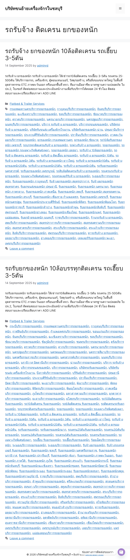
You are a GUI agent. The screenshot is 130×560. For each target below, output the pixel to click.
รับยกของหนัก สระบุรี (18, 197)
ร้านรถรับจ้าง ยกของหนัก (106, 217)
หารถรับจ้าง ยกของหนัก (103, 233)
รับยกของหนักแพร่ (90, 212)
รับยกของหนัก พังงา (63, 455)
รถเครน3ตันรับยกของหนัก (37, 435)
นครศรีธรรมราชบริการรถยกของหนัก (35, 357)
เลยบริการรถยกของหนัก (97, 528)
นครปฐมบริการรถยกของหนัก (104, 119)
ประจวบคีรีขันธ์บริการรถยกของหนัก (46, 135)
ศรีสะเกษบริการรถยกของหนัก (85, 481)
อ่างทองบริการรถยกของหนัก (58, 238)
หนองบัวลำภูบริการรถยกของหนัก (72, 507)
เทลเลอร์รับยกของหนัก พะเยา (96, 238)
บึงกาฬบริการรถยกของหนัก (54, 373)
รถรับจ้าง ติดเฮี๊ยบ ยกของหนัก (59, 155)
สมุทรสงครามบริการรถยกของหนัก (38, 491)
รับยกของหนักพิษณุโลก (102, 202)
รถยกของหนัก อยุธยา (64, 150)
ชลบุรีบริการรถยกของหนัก (75, 114)
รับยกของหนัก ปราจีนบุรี (34, 455)
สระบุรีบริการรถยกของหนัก (70, 228)
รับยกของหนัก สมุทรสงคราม (102, 191)
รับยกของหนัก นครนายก (93, 186)
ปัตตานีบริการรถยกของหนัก (22, 383)
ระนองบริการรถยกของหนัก (29, 445)
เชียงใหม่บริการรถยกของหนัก (104, 523)
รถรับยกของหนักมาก (53, 429)
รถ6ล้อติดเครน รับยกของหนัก (80, 404)
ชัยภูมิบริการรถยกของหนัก (58, 341)
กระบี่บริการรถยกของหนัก (26, 326)
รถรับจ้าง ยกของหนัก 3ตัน (54, 419)
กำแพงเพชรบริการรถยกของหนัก (70, 331)
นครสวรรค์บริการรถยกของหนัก (80, 357)
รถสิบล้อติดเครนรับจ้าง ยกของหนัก (78, 171)
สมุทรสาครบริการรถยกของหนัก (32, 228)
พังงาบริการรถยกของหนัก (93, 383)
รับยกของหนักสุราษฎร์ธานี (21, 476)
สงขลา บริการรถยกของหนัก (41, 486)
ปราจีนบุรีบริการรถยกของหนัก (89, 135)
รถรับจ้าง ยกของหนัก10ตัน (92, 160)
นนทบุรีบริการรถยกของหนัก (22, 124)
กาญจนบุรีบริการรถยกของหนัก (76, 109)
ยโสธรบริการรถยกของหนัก (83, 398)
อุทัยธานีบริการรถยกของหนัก (99, 517)
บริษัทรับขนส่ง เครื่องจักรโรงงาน (50, 129)
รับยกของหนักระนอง (32, 471)
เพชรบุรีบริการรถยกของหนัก (22, 243)
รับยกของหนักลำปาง (39, 207)
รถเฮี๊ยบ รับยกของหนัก (47, 440)
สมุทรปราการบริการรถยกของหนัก (60, 222)
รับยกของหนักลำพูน (65, 207)
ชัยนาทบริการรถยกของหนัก (22, 341)
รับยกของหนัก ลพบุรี (70, 191)
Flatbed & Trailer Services (27, 103)
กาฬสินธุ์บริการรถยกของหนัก (30, 331)
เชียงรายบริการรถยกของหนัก (66, 523)
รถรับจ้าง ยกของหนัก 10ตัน (97, 155)
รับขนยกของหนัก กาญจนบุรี (30, 181)
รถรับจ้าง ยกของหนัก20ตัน (45, 424)
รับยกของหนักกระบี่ (96, 460)
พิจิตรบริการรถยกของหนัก (48, 388)
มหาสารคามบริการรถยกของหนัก (86, 393)
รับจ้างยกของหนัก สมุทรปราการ (69, 181)
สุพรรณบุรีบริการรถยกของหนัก (67, 233)
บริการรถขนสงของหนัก (93, 124)
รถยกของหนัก (111, 145)
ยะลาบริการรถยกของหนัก (48, 398)
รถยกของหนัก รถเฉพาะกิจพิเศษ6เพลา (99, 409)
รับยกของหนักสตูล (112, 471)
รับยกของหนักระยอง (59, 471)
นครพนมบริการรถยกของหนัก (68, 352)
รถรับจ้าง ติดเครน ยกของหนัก (58, 414)
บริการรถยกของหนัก (64, 367)
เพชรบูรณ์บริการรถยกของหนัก (61, 528)
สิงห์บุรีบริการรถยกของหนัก (29, 233)
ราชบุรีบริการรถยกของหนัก (72, 217)
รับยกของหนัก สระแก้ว (68, 460)
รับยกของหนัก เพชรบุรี (94, 197)
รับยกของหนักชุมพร (67, 466)
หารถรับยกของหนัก (107, 507)
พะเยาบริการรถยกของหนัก (58, 383)
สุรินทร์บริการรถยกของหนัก (77, 502)
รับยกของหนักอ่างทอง (33, 212)
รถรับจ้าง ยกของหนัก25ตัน (45, 166)
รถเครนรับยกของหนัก (103, 435)
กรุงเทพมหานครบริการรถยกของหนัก (32, 109)
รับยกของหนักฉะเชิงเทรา (37, 466)
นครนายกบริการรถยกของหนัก (66, 119)
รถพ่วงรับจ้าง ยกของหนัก (85, 145)
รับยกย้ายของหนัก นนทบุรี (37, 217)
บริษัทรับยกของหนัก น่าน (87, 129)
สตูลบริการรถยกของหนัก (76, 486)
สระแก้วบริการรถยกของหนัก (38, 497)
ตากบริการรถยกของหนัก (73, 347)
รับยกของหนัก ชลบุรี (43, 450)
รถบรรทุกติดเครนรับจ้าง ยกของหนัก (45, 145)
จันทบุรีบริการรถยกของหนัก (29, 336)
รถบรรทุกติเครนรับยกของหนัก (36, 409)
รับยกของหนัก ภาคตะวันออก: (95, 455)
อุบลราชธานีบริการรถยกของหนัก (26, 523)
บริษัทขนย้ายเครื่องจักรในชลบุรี (33, 8)
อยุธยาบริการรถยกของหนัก (22, 238)
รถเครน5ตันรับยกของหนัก (71, 435)
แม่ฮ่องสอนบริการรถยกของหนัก (52, 533)
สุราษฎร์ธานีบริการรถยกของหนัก (38, 502)
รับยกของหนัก (67, 186)
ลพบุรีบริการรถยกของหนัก (21, 222)
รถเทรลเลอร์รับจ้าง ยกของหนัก (71, 176)
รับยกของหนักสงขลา (86, 471)
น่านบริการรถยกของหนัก (86, 362)
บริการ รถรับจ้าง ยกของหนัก (59, 124)
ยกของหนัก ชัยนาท (86, 140)
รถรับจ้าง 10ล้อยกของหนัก (95, 150)
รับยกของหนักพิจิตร (73, 202)
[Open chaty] (121, 552)
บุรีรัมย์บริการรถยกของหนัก (89, 373)
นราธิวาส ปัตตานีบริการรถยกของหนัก (45, 362)
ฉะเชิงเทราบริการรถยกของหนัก (37, 114)
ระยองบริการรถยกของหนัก (64, 445)
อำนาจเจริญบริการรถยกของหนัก (98, 512)
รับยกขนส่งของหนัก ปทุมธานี (38, 186)
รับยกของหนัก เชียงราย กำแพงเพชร (55, 197)
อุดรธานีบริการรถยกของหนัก (23, 517)
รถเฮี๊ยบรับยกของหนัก (75, 440)
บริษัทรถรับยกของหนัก (93, 367)
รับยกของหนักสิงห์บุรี (93, 207)
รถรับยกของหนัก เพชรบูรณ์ (37, 171)
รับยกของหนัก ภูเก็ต (40, 460)
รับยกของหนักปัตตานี (94, 466)
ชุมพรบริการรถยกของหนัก (92, 341)
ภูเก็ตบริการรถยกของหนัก (48, 393)
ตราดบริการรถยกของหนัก (28, 119)
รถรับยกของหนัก (28, 429)
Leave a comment (22, 248)
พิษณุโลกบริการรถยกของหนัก (85, 388)
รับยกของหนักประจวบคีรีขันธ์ (41, 202)
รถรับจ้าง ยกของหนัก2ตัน (79, 166)
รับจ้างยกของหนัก (94, 445)
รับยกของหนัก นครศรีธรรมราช (77, 450)
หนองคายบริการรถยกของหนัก (31, 507)
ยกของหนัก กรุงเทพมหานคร (54, 140)
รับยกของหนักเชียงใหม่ (62, 212)
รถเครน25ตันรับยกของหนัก (85, 429)
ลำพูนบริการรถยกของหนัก (48, 481)
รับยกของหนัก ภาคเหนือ (41, 191)
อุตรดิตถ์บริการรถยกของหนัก (61, 517)
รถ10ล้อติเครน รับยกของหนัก (42, 404)
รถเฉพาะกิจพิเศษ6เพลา (35, 176)
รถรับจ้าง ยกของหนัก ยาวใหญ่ (55, 160)
